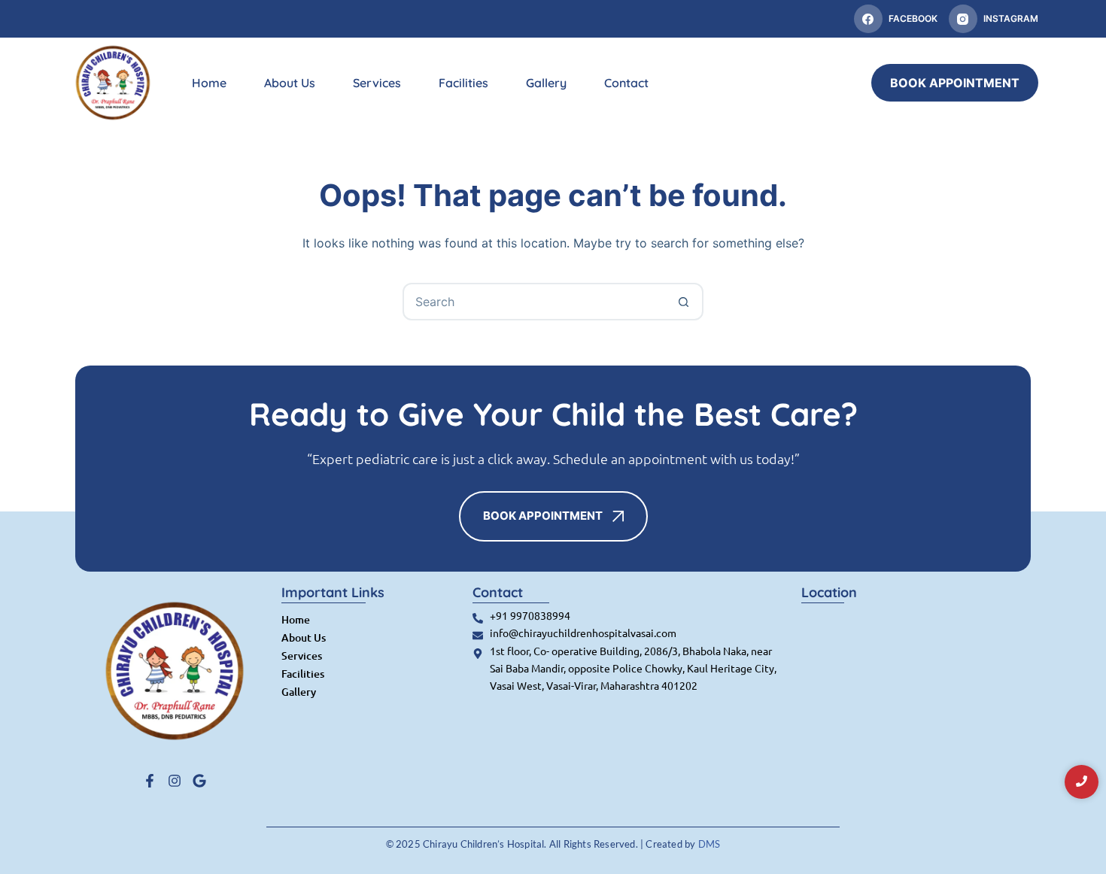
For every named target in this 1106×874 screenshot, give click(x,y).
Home (209, 82)
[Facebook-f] (149, 781)
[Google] (199, 781)
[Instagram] (174, 781)
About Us (289, 82)
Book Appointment (954, 82)
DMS (709, 844)
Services (377, 82)
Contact (626, 82)
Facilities (463, 82)
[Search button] (683, 301)
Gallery (546, 82)
